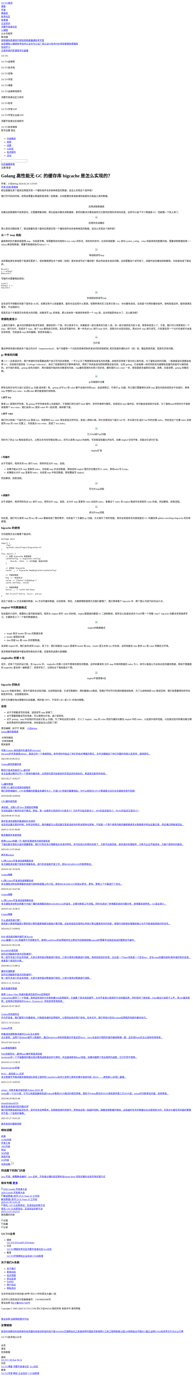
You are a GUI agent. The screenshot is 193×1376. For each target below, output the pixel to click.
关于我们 (11, 1268)
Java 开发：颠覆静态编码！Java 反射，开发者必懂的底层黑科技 (32, 1176)
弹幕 (10, 875)
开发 (10, 1028)
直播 (26, 50)
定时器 (11, 1124)
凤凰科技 (32, 1331)
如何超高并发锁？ (17, 954)
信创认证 (26, 44)
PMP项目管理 (62, 44)
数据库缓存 (11, 1048)
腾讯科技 (14, 1331)
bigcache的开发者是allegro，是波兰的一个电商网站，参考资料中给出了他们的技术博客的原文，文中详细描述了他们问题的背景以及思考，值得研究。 (76, 754)
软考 (19, 44)
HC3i (23, 1242)
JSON (16, 1103)
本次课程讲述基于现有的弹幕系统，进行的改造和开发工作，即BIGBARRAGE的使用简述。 (47, 864)
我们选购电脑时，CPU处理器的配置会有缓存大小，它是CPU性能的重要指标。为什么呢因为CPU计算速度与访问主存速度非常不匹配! (68, 791)
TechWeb (59, 1331)
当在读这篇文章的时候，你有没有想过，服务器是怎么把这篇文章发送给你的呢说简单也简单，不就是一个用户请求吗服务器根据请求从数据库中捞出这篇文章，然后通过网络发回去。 (92, 824)
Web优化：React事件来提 (21, 1054)
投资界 (164, 1331)
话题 (9, 145)
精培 (20, 1256)
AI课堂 (4, 30)
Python (10, 1103)
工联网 (112, 1331)
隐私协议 (11, 1288)
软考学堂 (39, 40)
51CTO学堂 (12, 1256)
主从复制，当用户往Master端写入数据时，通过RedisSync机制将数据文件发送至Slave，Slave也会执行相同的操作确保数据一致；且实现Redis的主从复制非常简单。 (82, 1037)
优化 (10, 1014)
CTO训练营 (37, 1256)
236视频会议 (131, 1331)
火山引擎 (178, 1331)
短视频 (24, 40)
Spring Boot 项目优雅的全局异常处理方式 (84, 1176)
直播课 (31, 40)
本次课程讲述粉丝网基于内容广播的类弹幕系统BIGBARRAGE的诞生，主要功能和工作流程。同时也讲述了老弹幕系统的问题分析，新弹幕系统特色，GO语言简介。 (84, 904)
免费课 (4, 20)
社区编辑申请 (8, 164)
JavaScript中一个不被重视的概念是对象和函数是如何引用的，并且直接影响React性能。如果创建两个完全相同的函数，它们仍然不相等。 (69, 1057)
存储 (8, 971)
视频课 (4, 40)
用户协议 (11, 1285)
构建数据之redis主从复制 (20, 1034)
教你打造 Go (15, 770)
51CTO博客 (12, 1249)
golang (4, 732)
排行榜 (18, 40)
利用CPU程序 (16, 787)
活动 (9, 155)
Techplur (30, 1242)
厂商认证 (44, 44)
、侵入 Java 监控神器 (19, 807)
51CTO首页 (7, 3)
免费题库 (73, 44)
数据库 (15, 732)
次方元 (171, 1331)
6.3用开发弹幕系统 (17, 861)
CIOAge (17, 1242)
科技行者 (50, 1331)
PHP (9, 950)
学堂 (3, 10)
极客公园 (120, 1331)
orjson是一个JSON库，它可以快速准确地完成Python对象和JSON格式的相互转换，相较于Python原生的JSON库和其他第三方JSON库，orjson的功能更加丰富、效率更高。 (85, 1093)
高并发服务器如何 (18, 821)
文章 (3, 50)
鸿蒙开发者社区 (9, 27)
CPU (3, 801)
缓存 (9, 732)
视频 (9, 142)
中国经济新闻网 (94, 1331)
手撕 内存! (21, 750)
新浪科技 (5, 1331)
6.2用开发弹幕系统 (17, 880)
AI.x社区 (47, 1249)
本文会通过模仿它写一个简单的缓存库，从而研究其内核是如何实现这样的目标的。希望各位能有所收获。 (54, 773)
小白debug (32, 728)
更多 (15, 1183)
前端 (17, 1068)
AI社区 (10, 149)
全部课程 (5, 44)
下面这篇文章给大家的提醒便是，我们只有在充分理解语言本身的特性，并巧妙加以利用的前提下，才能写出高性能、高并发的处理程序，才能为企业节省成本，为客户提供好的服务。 (92, 844)
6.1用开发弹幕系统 (17, 900)
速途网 (83, 1331)
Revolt (4, 950)
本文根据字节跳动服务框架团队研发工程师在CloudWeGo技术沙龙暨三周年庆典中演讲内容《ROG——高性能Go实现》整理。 (63, 1077)
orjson (4, 1103)
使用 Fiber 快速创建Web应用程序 (25, 994)
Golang (4, 764)
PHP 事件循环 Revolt (17, 936)
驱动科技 (41, 1331)
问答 (12, 50)
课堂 (17, 50)
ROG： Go (12, 1074)
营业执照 (6, 1319)
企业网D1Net (154, 1331)
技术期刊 (11, 152)
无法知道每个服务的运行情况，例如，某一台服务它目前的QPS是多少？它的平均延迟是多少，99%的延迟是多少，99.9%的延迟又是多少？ (70, 811)
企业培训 (5, 23)
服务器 (4, 835)
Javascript (10, 1068)
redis (3, 1048)
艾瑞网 (67, 1331)
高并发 (11, 835)
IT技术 (52, 44)
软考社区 (5, 16)
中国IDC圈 (142, 1331)
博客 (3, 6)
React (3, 1068)
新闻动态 (11, 1272)
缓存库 (18, 764)
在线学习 (5, 47)
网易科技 (23, 1331)
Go (2, 784)
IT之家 (105, 1331)
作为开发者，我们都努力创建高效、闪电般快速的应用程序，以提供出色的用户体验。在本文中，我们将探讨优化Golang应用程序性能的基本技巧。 (74, 1017)
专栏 (21, 50)
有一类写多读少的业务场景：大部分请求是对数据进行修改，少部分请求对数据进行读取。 (46, 978)
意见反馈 (11, 1279)
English (10, 1281)
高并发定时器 (14, 1106)
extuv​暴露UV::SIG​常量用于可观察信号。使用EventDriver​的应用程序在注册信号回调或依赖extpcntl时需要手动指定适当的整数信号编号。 (68, 940)
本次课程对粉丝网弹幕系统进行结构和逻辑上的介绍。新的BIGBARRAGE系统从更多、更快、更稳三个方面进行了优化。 (61, 884)
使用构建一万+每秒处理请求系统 (25, 841)
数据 (10, 784)
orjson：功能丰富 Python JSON (22, 1090)
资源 (8, 50)
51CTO (10, 1242)
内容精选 (11, 138)
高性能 (11, 764)
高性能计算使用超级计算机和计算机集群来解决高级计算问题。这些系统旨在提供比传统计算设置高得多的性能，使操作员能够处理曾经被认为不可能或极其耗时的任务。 (86, 923)
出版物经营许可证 (20, 1319)
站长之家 (75, 1331)
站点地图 (11, 1275)
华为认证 (35, 44)
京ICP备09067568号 (20, 1303)
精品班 (4, 13)
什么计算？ (11, 920)
